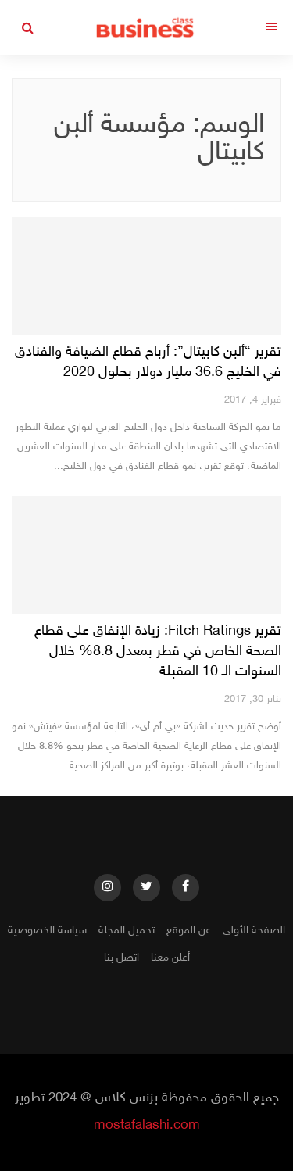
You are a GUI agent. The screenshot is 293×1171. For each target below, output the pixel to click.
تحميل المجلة (126, 930)
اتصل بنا (121, 958)
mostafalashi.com (147, 1125)
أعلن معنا (170, 958)
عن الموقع (188, 930)
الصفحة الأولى (254, 930)
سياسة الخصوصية (47, 930)
